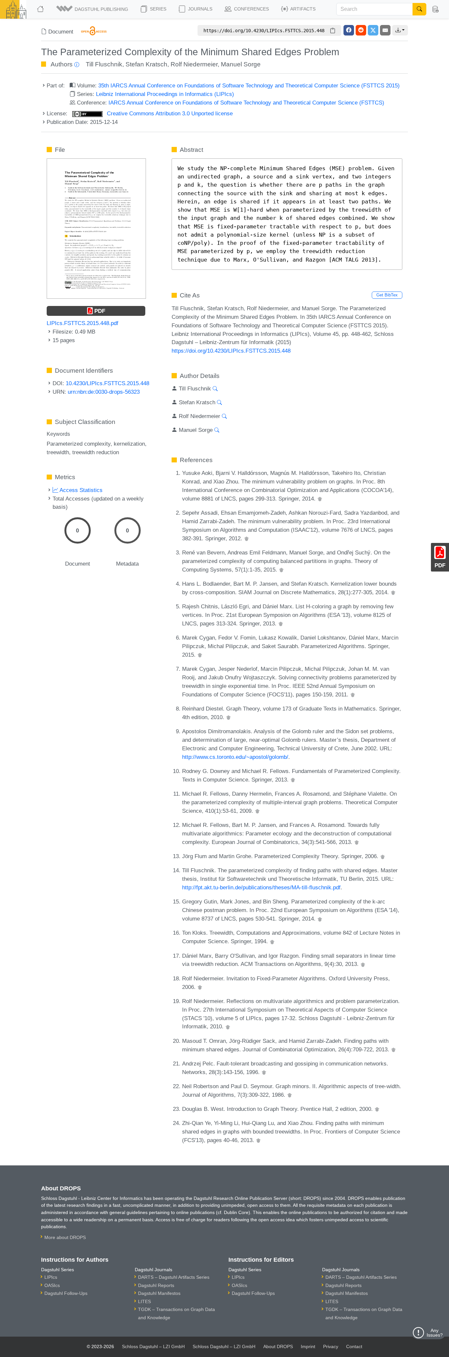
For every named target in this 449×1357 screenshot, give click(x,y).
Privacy (330, 1346)
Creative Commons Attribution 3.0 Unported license (169, 113)
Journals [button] (199, 9)
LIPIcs (50, 1277)
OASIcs (52, 1285)
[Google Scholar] (319, 498)
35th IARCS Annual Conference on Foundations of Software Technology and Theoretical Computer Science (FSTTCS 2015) (249, 85)
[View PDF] (96, 228)
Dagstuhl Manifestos (159, 1293)
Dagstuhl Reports (156, 1285)
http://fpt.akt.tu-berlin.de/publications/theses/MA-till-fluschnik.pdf (261, 887)
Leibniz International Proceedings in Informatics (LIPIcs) (165, 94)
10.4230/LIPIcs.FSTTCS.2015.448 (107, 383)
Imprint (308, 1346)
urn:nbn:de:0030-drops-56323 (104, 391)
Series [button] (157, 9)
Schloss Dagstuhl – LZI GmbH (153, 1346)
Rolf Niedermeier (194, 64)
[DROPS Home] (41, 9)
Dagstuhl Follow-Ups (65, 1293)
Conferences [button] (251, 9)
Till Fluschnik (104, 64)
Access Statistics (80, 490)
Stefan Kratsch (146, 64)
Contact (354, 1346)
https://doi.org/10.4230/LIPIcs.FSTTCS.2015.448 (231, 350)
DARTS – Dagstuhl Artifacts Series (173, 1277)
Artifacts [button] (302, 9)
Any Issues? (435, 1333)
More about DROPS (65, 1237)
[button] (92, 9)
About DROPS (278, 1346)
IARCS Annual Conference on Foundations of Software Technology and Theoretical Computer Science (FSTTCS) (246, 102)
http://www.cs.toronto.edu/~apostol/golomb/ (235, 757)
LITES (144, 1301)
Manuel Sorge (241, 64)
